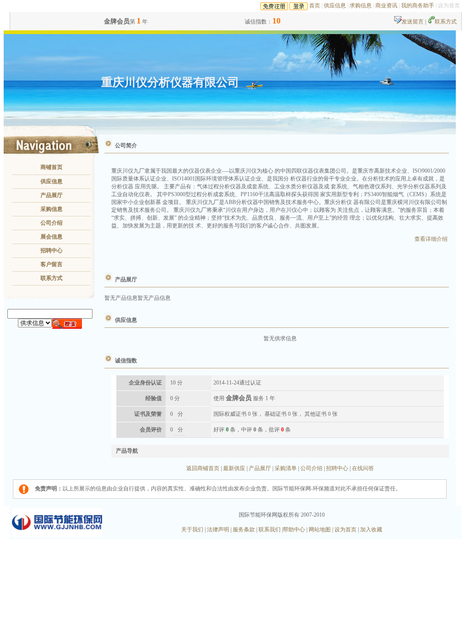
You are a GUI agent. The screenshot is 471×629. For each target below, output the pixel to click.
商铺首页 (51, 167)
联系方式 (446, 21)
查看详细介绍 (431, 239)
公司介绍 (51, 223)
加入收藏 (370, 529)
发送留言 (413, 21)
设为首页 (449, 5)
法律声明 (218, 529)
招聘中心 (51, 250)
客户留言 (51, 264)
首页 (314, 5)
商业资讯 (386, 5)
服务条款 (244, 529)
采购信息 (51, 209)
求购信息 (361, 5)
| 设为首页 (344, 529)
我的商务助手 (417, 5)
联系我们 (269, 529)
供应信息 (335, 5)
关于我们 (193, 529)
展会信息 (51, 236)
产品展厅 (51, 195)
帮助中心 (294, 529)
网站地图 (319, 529)
